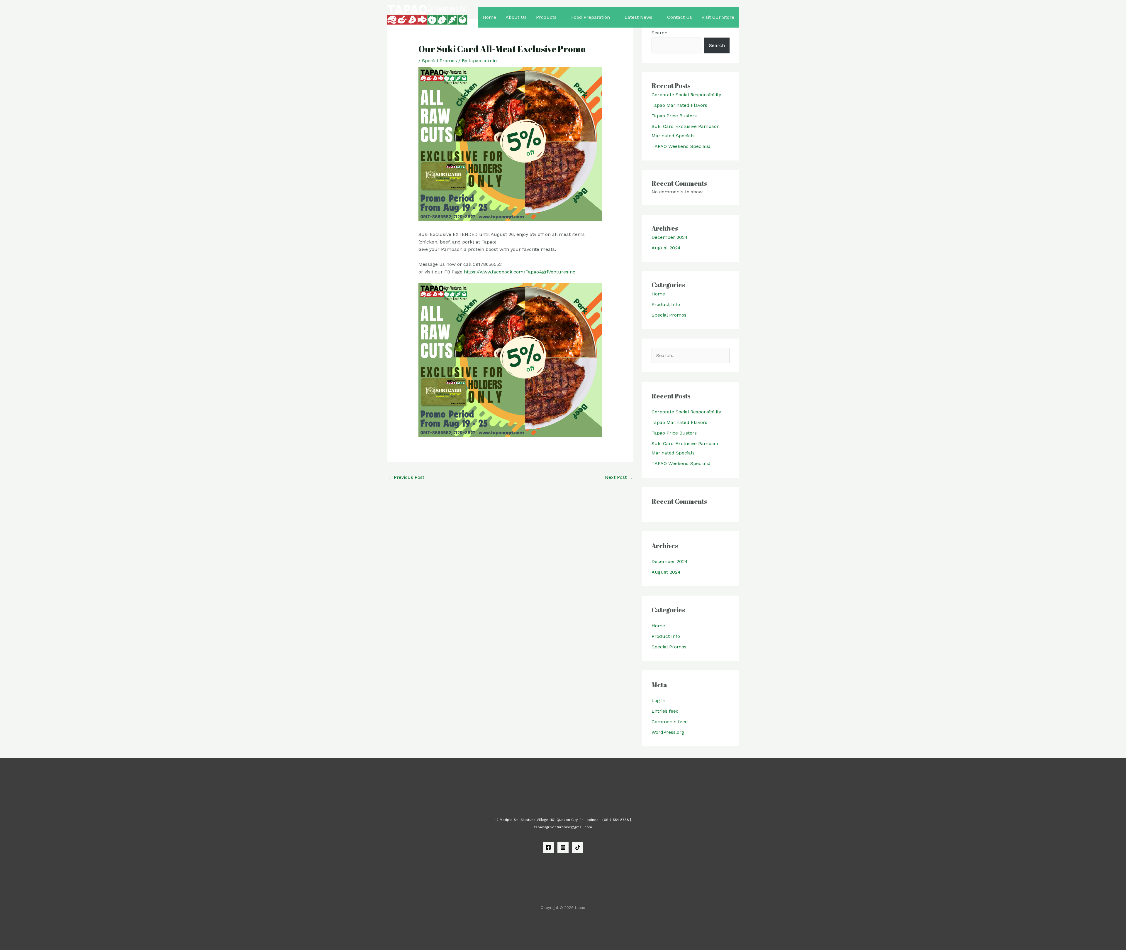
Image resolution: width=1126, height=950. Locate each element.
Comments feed (670, 721)
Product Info (666, 304)
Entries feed (665, 711)
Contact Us (679, 17)
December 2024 (670, 237)
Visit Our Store (717, 17)
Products (546, 17)
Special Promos (439, 60)
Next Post (619, 477)
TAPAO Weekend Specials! (681, 146)
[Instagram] (563, 847)
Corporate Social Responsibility (686, 94)
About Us (516, 17)
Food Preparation (590, 17)
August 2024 (666, 248)
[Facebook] (548, 847)
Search (717, 45)
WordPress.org (668, 732)
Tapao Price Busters (674, 116)
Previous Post (406, 477)
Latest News (638, 17)
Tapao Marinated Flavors (679, 105)
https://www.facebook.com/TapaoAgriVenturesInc (519, 272)
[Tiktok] (577, 847)
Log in (658, 700)
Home (489, 17)
